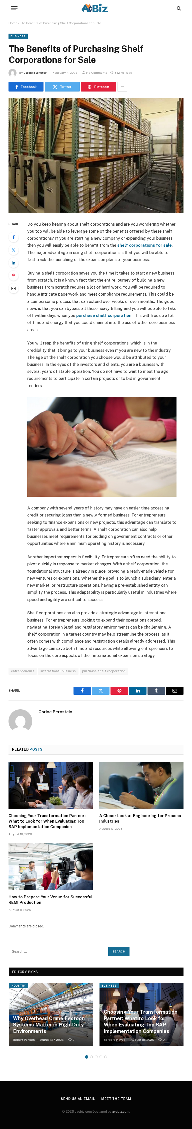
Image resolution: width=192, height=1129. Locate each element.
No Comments (96, 72)
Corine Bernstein (36, 72)
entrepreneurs (22, 671)
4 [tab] (100, 1057)
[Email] (13, 288)
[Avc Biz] (96, 8)
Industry (18, 985)
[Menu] (14, 8)
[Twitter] (13, 250)
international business (58, 671)
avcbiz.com (120, 1111)
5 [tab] (105, 1057)
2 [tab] (91, 1057)
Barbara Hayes (114, 1039)
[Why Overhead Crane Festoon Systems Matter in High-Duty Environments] (51, 1014)
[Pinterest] (13, 276)
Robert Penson (24, 1039)
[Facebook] (13, 237)
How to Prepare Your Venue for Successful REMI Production (50, 900)
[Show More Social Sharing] (122, 87)
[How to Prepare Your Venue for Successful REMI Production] (50, 867)
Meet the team (116, 1099)
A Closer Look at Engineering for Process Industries (140, 818)
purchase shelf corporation (104, 315)
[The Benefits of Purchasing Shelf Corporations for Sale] (96, 155)
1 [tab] (86, 1057)
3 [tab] (96, 1057)
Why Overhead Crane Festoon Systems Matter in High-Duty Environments (49, 1024)
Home (12, 23)
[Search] (178, 8)
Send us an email (78, 1099)
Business (18, 36)
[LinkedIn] (13, 263)
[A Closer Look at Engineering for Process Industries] (141, 785)
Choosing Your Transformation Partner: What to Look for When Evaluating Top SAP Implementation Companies (47, 821)
